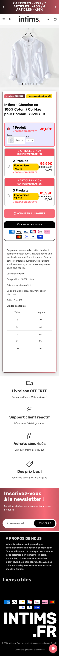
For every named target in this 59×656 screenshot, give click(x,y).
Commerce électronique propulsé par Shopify (37, 643)
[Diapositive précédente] (3, 6)
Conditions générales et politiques (30, 649)
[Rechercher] (10, 19)
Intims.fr (12, 643)
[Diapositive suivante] (55, 6)
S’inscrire (45, 523)
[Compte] (48, 19)
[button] (29, 135)
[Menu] (3, 19)
